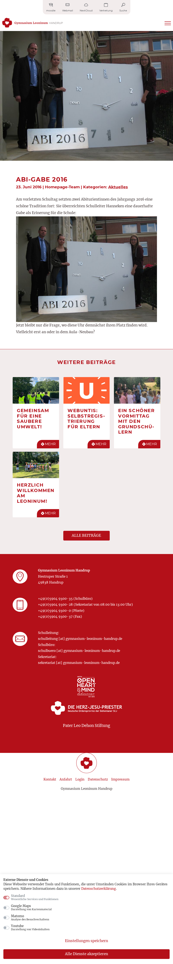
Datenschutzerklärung (98, 889)
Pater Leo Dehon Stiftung (86, 725)
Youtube (30, 927)
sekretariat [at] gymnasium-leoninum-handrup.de (79, 663)
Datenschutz (98, 779)
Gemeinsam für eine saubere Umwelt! (33, 418)
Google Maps (31, 907)
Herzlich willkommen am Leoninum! (35, 493)
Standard (34, 897)
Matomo (30, 917)
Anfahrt (65, 779)
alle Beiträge (86, 535)
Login (79, 779)
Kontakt (49, 779)
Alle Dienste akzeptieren (86, 954)
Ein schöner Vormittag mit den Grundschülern (136, 421)
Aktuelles (118, 187)
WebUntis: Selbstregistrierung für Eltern (86, 418)
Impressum (120, 779)
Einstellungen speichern (86, 940)
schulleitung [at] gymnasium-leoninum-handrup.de (80, 639)
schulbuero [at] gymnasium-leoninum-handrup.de (79, 651)
